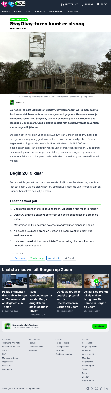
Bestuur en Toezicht (11, 346)
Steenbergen (88, 365)
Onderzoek (72, 11)
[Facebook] (87, 388)
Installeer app (8, 369)
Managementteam (10, 358)
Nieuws (6, 11)
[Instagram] (96, 388)
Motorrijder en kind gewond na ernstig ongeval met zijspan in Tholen (54, 225)
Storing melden (62, 346)
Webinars (33, 350)
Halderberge (87, 362)
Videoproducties (36, 346)
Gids (28, 11)
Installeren (100, 326)
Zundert (85, 377)
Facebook (20, 258)
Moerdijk (86, 358)
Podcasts (40, 11)
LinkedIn (55, 258)
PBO (4, 354)
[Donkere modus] (107, 388)
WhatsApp (38, 258)
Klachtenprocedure (64, 354)
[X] (92, 388)
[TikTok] (100, 388)
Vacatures (60, 350)
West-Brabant (88, 380)
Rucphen (86, 373)
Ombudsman (55, 11)
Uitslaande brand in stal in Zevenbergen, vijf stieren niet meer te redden (56, 208)
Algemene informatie (11, 343)
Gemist (17, 11)
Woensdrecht (88, 354)
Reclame (32, 343)
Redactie (20, 102)
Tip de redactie (62, 343)
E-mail (71, 258)
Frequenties (7, 362)
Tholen (85, 369)
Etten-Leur (87, 350)
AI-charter (6, 365)
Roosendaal (87, 343)
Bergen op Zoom (19, 20)
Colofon (5, 350)
